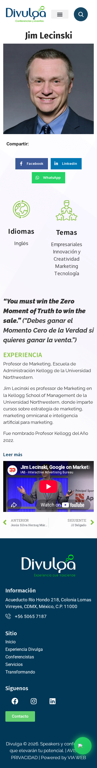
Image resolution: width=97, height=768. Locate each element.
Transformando (20, 672)
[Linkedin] (52, 701)
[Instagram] (33, 701)
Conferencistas (19, 656)
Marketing (66, 266)
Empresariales (66, 244)
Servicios (14, 664)
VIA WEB (77, 757)
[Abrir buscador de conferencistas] (81, 14)
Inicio (10, 641)
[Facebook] (14, 701)
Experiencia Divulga (24, 649)
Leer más (12, 454)
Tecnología (66, 273)
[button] (59, 14)
